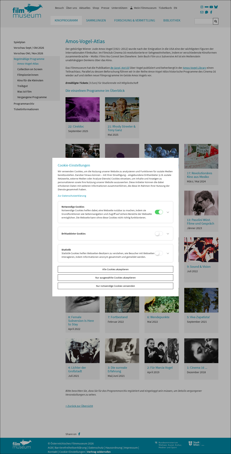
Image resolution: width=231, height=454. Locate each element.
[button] (167, 212)
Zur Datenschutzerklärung (72, 195)
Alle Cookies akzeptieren (115, 269)
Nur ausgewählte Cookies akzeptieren (115, 277)
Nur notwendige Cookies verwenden (115, 286)
